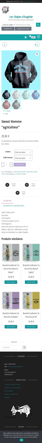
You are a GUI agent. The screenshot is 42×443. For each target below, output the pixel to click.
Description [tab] (7, 201)
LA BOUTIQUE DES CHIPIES (19, 172)
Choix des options (11, 282)
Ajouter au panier (20, 164)
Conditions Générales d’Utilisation (12, 388)
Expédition (7, 397)
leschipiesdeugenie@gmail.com (30, 1)
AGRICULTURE (29, 172)
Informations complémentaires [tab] (13, 206)
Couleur (8, 151)
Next (6, 113)
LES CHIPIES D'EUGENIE (20, 174)
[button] (37, 54)
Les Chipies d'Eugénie (21, 17)
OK (21, 440)
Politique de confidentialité (11, 394)
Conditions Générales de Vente (12, 384)
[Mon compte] (26, 37)
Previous (7, 111)
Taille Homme (8, 157)
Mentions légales (8, 391)
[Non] (40, 437)
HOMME (35, 172)
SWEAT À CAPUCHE (5, 174)
